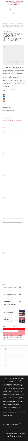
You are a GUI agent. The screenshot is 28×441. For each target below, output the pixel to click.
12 (11, 334)
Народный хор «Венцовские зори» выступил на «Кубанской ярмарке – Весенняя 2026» (14, 25)
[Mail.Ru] (14, 95)
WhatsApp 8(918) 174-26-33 (14, 3)
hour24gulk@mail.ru (15, 4)
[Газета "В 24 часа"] (14, 13)
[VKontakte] (11, 6)
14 (17, 334)
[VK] (14, 98)
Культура (19, 23)
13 (14, 334)
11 (7, 334)
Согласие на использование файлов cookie (13, 410)
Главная (5, 23)
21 (17, 335)
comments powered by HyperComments (12, 120)
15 (20, 334)
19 (11, 335)
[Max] (16, 6)
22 (20, 335)
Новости (12, 23)
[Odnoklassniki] (14, 100)
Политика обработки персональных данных (14, 412)
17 (4, 335)
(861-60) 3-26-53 (19, 1)
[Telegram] (13, 6)
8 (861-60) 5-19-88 (10, 1)
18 (7, 335)
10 (4, 334)
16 (23, 334)
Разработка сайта (12, 436)
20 (14, 335)
